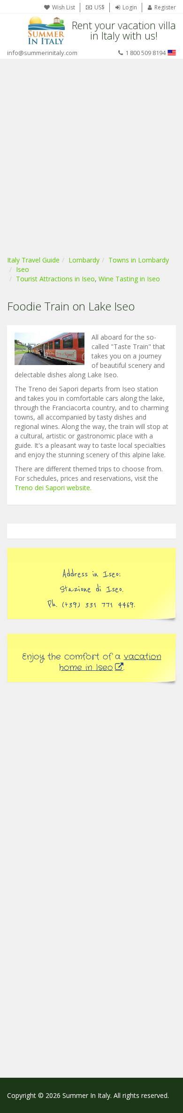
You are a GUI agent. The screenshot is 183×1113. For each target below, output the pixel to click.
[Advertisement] (91, 155)
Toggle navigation (15, 30)
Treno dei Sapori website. (53, 487)
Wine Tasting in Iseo (129, 278)
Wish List (63, 7)
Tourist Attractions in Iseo (55, 278)
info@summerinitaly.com (42, 52)
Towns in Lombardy (138, 259)
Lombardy (84, 259)
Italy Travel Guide (33, 259)
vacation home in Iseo (110, 662)
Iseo (22, 269)
